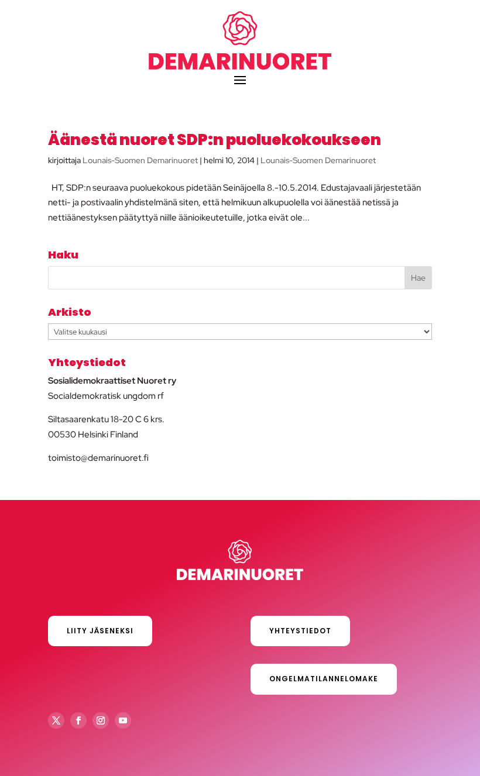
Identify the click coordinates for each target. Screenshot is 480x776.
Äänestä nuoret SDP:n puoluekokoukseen (214, 139)
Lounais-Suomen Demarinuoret (140, 160)
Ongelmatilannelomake (323, 679)
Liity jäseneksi (100, 631)
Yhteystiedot (300, 631)
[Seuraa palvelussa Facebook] (78, 720)
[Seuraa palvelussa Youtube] (123, 720)
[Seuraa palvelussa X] (56, 720)
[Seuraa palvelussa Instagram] (100, 720)
